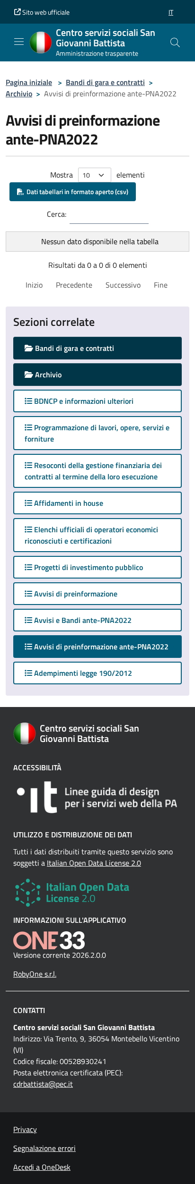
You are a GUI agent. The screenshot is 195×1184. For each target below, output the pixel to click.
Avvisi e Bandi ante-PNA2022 (82, 620)
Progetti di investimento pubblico (87, 567)
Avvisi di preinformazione (74, 593)
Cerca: (56, 214)
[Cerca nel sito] (175, 42)
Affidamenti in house (67, 503)
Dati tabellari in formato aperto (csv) (76, 191)
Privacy (25, 1129)
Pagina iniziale (29, 82)
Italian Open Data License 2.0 (94, 863)
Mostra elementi (97, 174)
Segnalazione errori (44, 1148)
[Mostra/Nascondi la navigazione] (19, 41)
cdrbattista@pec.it (43, 1084)
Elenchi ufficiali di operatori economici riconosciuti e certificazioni (91, 535)
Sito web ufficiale (45, 12)
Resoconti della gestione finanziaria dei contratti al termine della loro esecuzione (93, 471)
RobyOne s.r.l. (34, 974)
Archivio (19, 93)
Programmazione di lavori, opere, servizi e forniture (97, 433)
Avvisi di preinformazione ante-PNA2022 (107, 646)
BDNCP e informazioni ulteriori (82, 401)
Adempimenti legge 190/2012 (82, 673)
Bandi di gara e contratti (105, 82)
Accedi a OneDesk (42, 1167)
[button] (171, 12)
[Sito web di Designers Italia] (97, 797)
